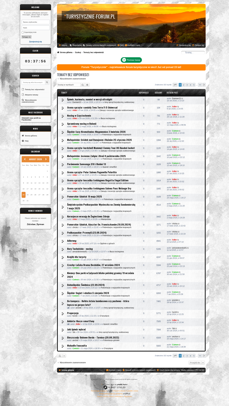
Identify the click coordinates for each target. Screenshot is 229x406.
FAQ (26, 141)
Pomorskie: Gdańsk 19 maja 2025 (84, 196)
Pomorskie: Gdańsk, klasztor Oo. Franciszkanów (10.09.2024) (99, 224)
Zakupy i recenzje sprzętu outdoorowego (116, 110)
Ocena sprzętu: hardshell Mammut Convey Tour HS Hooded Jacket (101, 148)
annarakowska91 (79, 252)
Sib (73, 332)
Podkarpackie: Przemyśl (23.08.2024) (86, 232)
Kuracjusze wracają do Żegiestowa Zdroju (88, 216)
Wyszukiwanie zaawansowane (29, 101)
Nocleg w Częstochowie (79, 115)
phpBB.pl (126, 393)
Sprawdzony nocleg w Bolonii (81, 123)
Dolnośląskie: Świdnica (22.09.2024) (86, 285)
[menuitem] (120, 45)
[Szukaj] (47, 82)
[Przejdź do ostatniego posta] (182, 98)
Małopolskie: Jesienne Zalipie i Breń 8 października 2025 (96, 156)
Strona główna (30, 136)
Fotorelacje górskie (111, 340)
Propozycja (73, 313)
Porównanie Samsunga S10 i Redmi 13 (86, 164)
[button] (175, 85)
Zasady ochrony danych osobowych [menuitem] (101, 45)
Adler (74, 110)
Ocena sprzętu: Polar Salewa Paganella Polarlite (92, 172)
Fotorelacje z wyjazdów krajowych (116, 135)
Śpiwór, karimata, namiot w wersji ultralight (89, 99)
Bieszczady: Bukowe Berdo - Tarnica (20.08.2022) (93, 337)
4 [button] (190, 84)
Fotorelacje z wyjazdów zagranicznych (119, 268)
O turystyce (107, 260)
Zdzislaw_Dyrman (35, 224)
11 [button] (200, 84)
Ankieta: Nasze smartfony (80, 321)
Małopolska (106, 219)
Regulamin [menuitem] (77, 45)
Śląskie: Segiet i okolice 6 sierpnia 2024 (88, 293)
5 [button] (193, 84)
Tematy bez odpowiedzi (34, 89)
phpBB (110, 391)
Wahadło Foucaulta (77, 345)
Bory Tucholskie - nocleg (80, 249)
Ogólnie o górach (107, 243)
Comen (75, 135)
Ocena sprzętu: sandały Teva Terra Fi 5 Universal (92, 107)
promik (78, 308)
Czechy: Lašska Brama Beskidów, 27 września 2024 (93, 265)
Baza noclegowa (108, 118)
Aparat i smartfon (110, 167)
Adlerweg (71, 240)
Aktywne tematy (31, 95)
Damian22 (76, 102)
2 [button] (183, 84)
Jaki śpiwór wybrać (76, 329)
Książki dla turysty (76, 257)
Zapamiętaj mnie (30, 32)
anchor (75, 340)
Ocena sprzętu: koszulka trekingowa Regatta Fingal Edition (97, 180)
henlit (74, 316)
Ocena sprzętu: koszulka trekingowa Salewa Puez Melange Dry (99, 188)
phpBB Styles (122, 384)
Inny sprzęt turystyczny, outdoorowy (119, 102)
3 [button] (187, 84)
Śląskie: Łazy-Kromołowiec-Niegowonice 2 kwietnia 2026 (96, 132)
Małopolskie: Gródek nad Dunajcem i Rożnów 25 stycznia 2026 (99, 140)
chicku (75, 227)
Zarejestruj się (35, 42)
